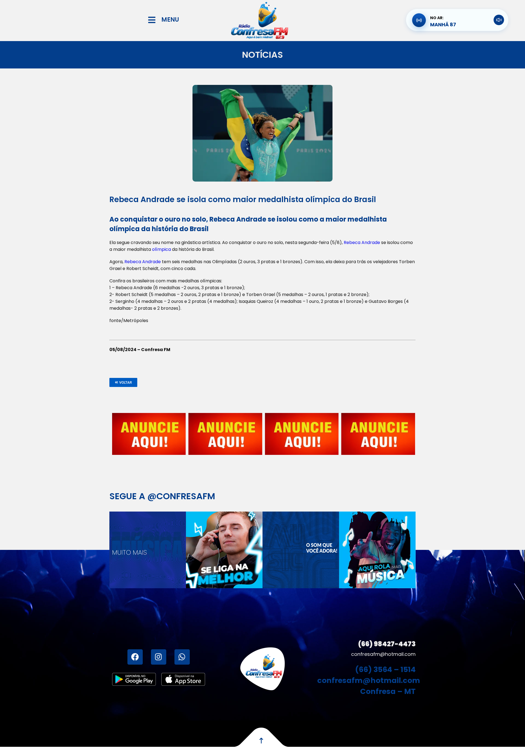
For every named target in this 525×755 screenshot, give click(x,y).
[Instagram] (158, 657)
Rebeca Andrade (362, 242)
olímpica (161, 249)
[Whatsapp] (182, 657)
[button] (123, 382)
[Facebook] (135, 657)
